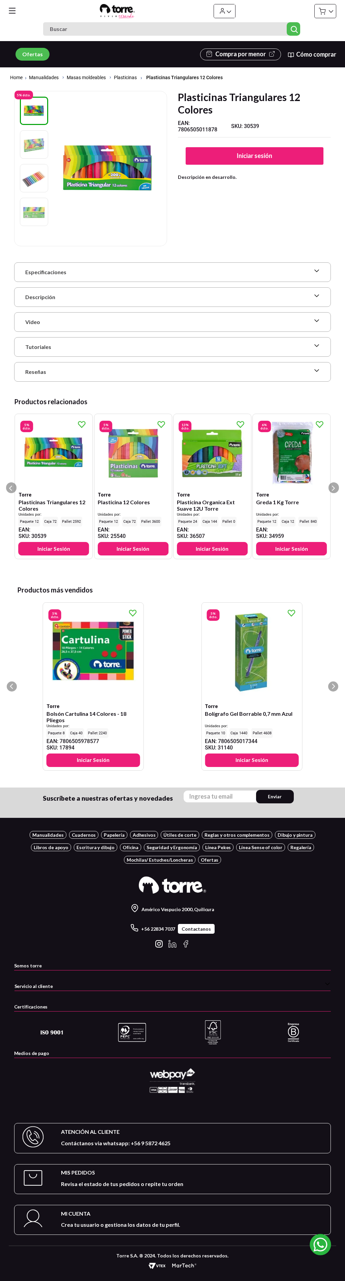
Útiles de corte (179, 835)
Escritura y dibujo (95, 847)
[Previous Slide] (12, 686)
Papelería (114, 835)
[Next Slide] (333, 686)
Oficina (130, 847)
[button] (172, 272)
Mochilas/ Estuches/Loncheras (160, 860)
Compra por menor (240, 54)
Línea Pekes (218, 847)
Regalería (300, 847)
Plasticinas (125, 78)
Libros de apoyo (51, 847)
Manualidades (44, 78)
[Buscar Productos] (294, 29)
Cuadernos (84, 835)
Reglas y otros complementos (237, 835)
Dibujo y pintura (295, 835)
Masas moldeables (86, 78)
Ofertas (32, 54)
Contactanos (196, 929)
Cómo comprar (316, 54)
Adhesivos (144, 835)
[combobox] (172, 29)
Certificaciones (31, 1007)
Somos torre (28, 965)
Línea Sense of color (260, 847)
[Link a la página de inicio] (16, 78)
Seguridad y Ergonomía (172, 847)
